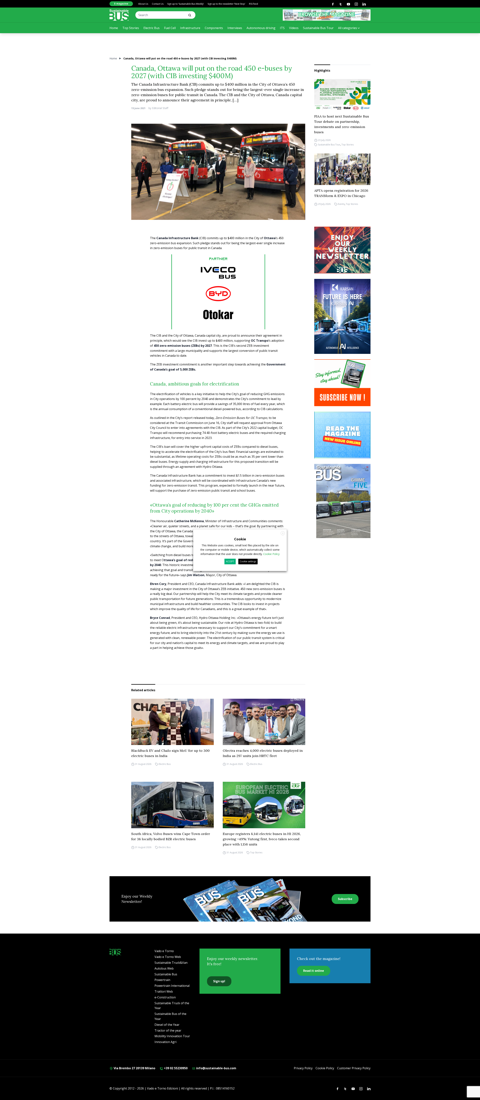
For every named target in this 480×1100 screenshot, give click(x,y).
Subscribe (345, 899)
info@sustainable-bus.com (215, 1068)
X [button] (283, 533)
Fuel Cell (170, 28)
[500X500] (218, 299)
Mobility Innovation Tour (172, 1036)
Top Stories (130, 28)
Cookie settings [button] (248, 561)
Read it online (313, 971)
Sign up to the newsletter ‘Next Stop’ (226, 3)
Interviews (234, 28)
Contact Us (158, 3)
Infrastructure (190, 28)
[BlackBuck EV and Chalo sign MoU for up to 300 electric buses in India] (172, 722)
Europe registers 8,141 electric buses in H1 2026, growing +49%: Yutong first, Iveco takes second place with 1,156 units (262, 839)
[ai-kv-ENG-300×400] (342, 316)
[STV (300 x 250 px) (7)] (342, 435)
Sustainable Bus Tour (318, 28)
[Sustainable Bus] (119, 15)
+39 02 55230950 (175, 1068)
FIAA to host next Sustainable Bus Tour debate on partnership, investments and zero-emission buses (341, 124)
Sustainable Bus (165, 974)
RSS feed (253, 3)
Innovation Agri (165, 1042)
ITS (282, 28)
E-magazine (121, 3)
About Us (143, 3)
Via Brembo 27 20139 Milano (134, 1068)
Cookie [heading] (240, 539)
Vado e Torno (164, 951)
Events (341, 204)
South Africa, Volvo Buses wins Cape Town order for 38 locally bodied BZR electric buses (170, 836)
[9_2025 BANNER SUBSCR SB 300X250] (342, 382)
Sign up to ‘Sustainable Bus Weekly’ (185, 3)
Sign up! (219, 981)
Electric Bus (151, 28)
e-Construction (165, 997)
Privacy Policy (303, 1068)
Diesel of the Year (166, 1025)
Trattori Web (163, 991)
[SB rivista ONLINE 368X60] (326, 15)
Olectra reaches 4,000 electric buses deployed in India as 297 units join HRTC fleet (263, 753)
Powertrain (162, 980)
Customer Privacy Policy (353, 1068)
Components (214, 28)
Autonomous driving (261, 28)
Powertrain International (172, 986)
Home (114, 28)
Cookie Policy (325, 1068)
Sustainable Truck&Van (171, 963)
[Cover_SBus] (342, 501)
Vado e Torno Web (167, 957)
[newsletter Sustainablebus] (342, 250)
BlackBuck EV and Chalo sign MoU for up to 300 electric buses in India (170, 753)
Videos (293, 28)
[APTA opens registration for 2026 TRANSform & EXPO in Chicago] (342, 169)
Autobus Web (164, 968)
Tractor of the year (167, 1030)
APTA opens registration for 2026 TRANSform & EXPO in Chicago (341, 193)
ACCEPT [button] (230, 561)
